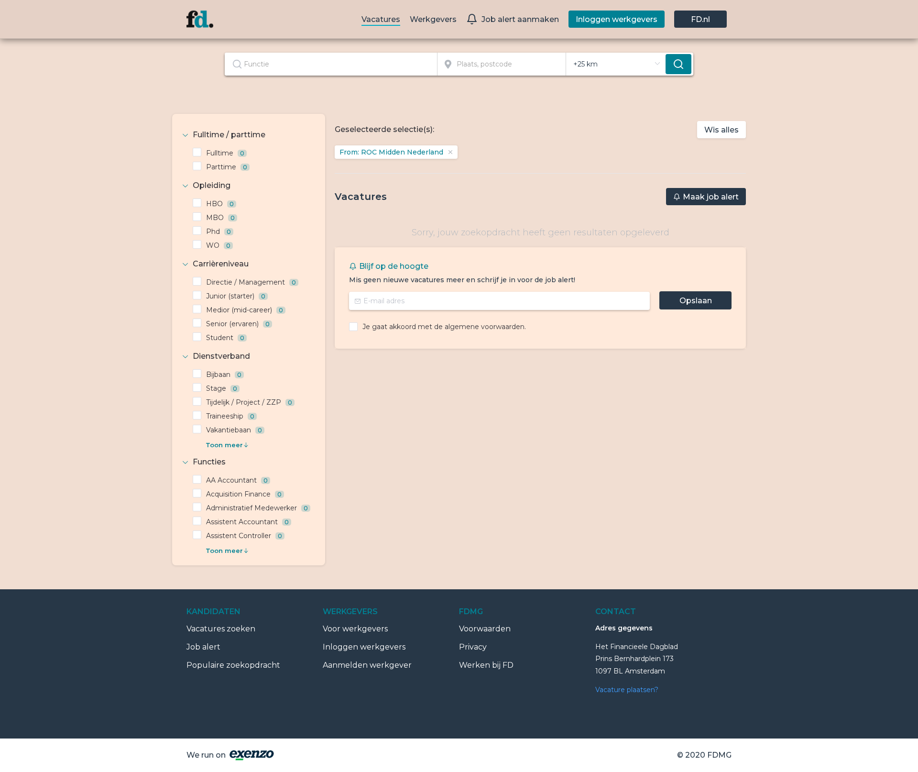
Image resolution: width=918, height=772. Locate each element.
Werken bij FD (486, 665)
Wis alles (721, 129)
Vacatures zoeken (220, 628)
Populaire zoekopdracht (233, 665)
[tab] (249, 134)
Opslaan (695, 300)
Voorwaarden (485, 628)
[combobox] (331, 64)
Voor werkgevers (355, 628)
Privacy (473, 646)
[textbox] (331, 64)
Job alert (203, 646)
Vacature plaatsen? (626, 689)
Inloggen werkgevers (364, 646)
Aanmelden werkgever (367, 665)
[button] (249, 134)
